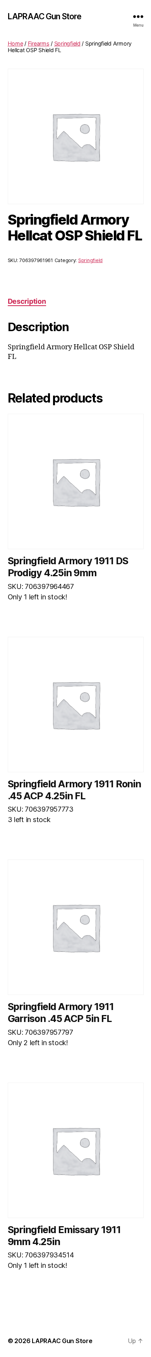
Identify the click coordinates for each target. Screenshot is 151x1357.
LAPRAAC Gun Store (44, 16)
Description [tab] (27, 301)
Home (15, 43)
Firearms (39, 43)
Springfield (67, 43)
